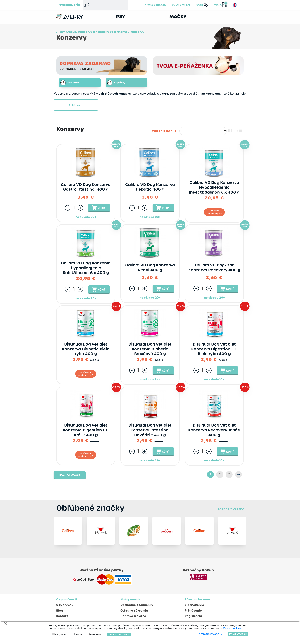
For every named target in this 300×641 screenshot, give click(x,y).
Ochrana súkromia (134, 611)
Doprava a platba (133, 616)
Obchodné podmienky (136, 605)
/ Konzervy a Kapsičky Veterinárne (102, 32)
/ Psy (60, 32)
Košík (218, 4)
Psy (120, 17)
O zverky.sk (64, 605)
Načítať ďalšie (69, 475)
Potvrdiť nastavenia (119, 634)
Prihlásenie (193, 611)
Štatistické (78, 635)
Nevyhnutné (61, 635)
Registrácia (193, 616)
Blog (59, 611)
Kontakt (62, 616)
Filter (76, 105)
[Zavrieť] (5, 624)
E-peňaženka (194, 605)
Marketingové (96, 635)
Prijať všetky (238, 634)
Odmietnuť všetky (209, 634)
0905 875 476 (181, 4)
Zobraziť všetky (231, 509)
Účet (199, 4)
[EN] (235, 5)
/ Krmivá (70, 32)
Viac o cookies (232, 628)
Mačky (178, 17)
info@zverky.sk (155, 4)
